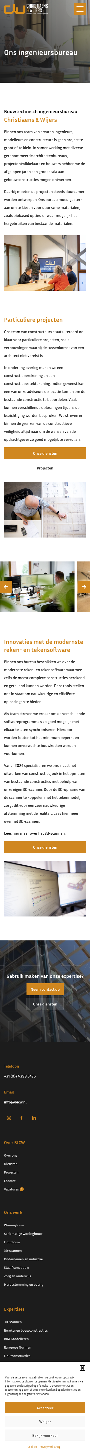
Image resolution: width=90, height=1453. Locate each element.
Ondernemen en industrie (23, 1259)
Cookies (32, 1446)
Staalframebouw (16, 1267)
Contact (10, 1181)
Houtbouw (12, 1242)
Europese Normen (17, 1347)
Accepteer (45, 1408)
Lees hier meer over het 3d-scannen (34, 833)
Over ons (10, 1155)
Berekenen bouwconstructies (26, 1330)
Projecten (45, 467)
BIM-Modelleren (16, 1339)
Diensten (11, 1164)
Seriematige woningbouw (23, 1233)
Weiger (45, 1421)
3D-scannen (13, 1250)
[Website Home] (26, 9)
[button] (82, 1367)
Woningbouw (14, 1225)
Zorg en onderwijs (17, 1276)
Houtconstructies (17, 1356)
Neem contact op (45, 989)
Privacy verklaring (50, 1446)
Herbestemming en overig (23, 1284)
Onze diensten (45, 453)
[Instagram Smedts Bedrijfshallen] (9, 1118)
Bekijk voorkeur (45, 1435)
